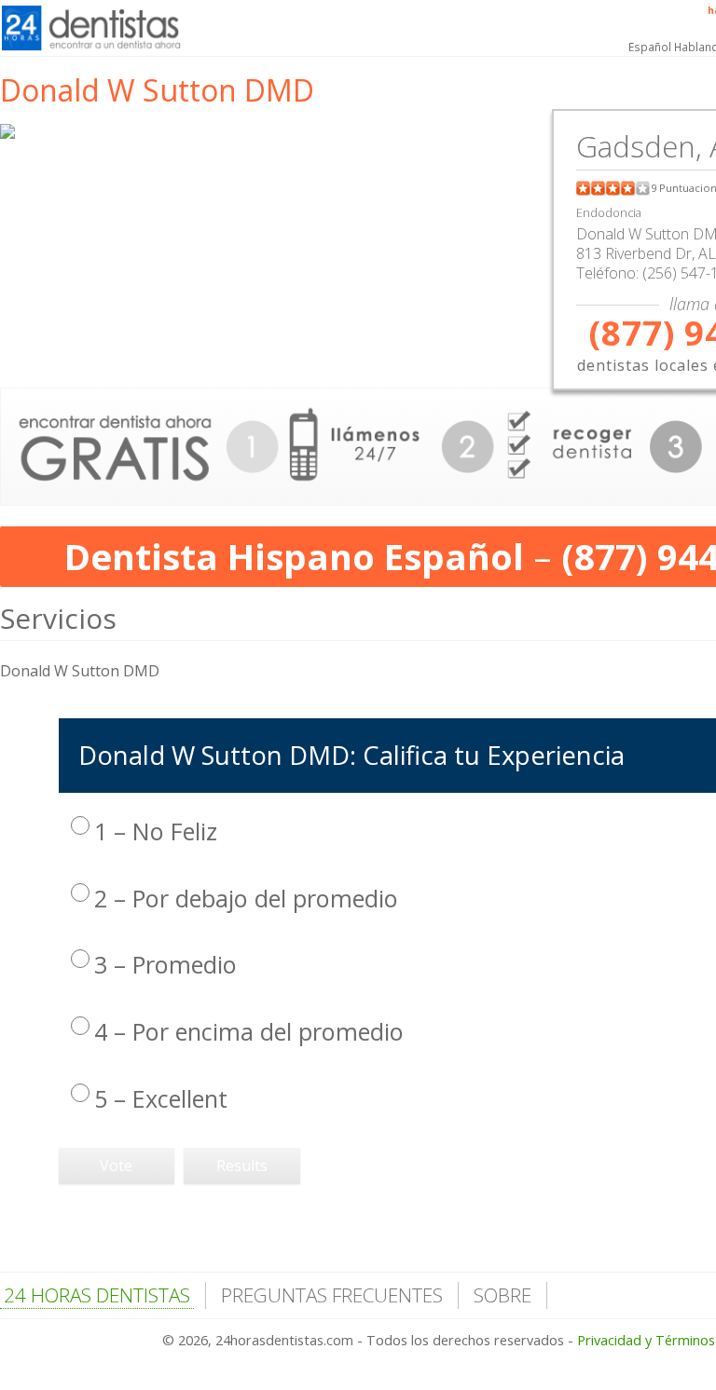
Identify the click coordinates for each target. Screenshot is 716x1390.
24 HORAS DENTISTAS (97, 1295)
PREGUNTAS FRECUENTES (332, 1295)
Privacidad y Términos (646, 1340)
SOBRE (502, 1295)
